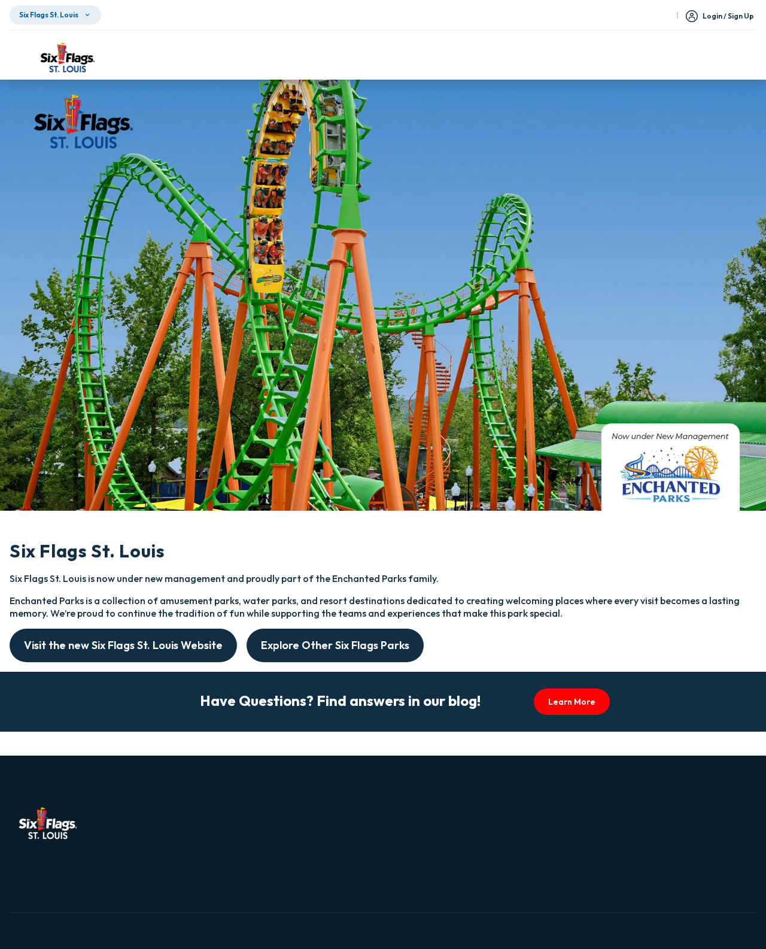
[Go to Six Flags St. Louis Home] (68, 57)
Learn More (571, 701)
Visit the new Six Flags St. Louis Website (123, 645)
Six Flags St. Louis (48, 14)
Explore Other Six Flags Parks (335, 645)
